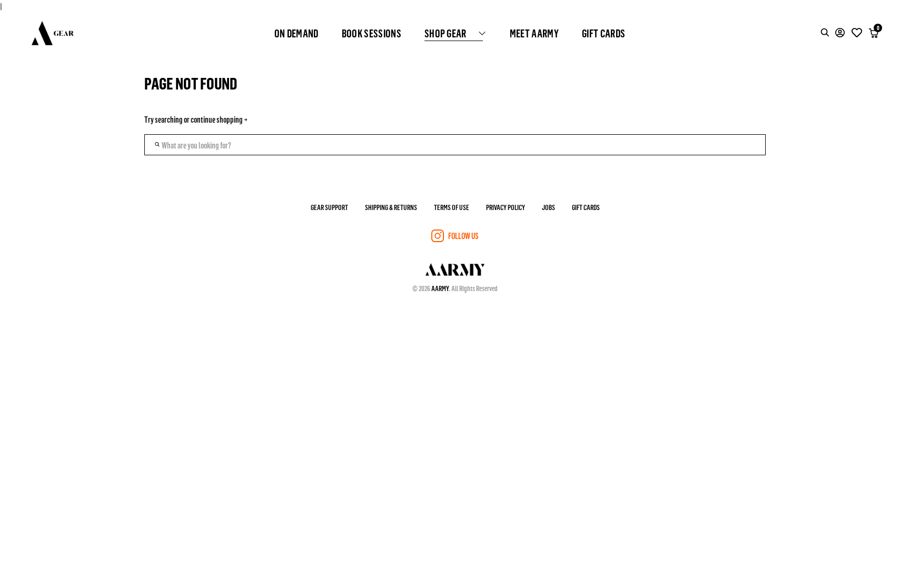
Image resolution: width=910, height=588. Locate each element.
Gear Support (329, 207)
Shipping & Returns (391, 207)
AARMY (440, 288)
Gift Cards (586, 207)
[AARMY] (53, 33)
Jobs (548, 207)
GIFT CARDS (603, 33)
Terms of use (451, 207)
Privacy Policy (505, 207)
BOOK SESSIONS (371, 33)
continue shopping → (219, 119)
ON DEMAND (296, 33)
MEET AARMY (534, 33)
